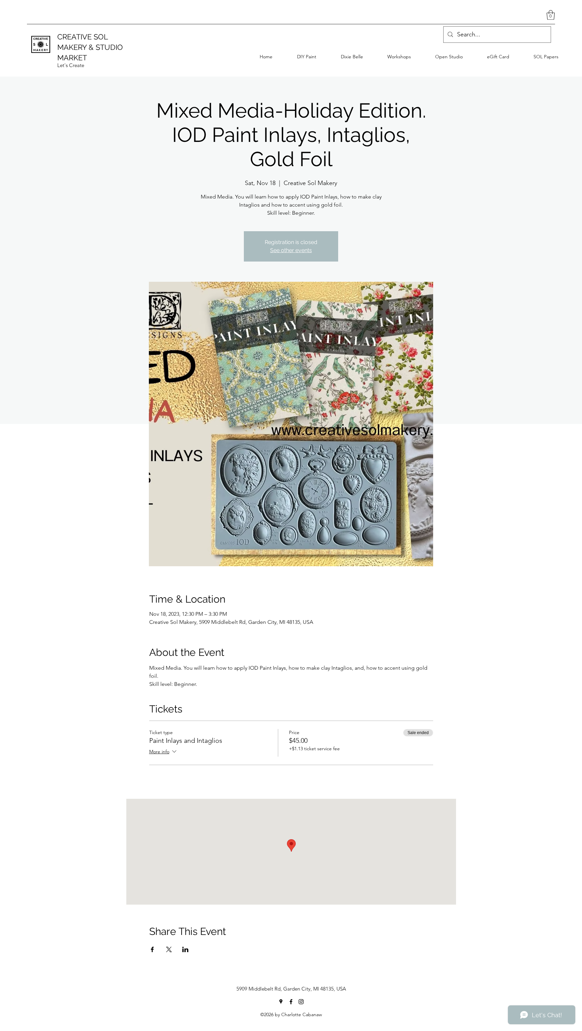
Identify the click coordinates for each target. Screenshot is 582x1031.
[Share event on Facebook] (152, 949)
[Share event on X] (169, 949)
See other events (291, 250)
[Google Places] (281, 1001)
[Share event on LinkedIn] (185, 949)
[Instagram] (301, 1001)
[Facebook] (291, 1001)
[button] (551, 15)
